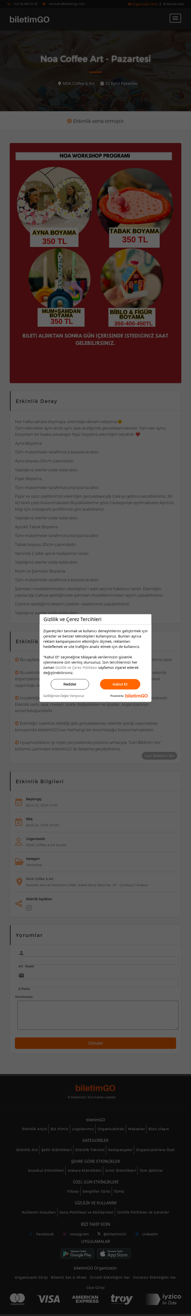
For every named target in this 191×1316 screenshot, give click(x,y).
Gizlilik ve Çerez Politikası (76, 667)
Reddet (69, 684)
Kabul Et (120, 684)
